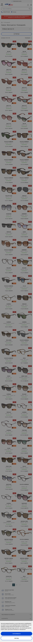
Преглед (16, 638)
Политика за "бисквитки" (19, 629)
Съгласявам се (16, 633)
